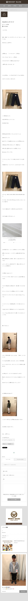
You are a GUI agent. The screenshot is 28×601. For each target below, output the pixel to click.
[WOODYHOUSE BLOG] (14, 2)
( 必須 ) (5, 471)
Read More (23, 591)
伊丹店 (15, 5)
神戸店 (9, 5)
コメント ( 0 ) (8, 459)
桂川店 (20, 5)
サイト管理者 (6, 24)
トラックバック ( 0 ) (20, 459)
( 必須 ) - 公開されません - (9, 475)
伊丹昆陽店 (5, 26)
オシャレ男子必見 (5, 587)
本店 (4, 5)
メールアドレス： (6, 437)
